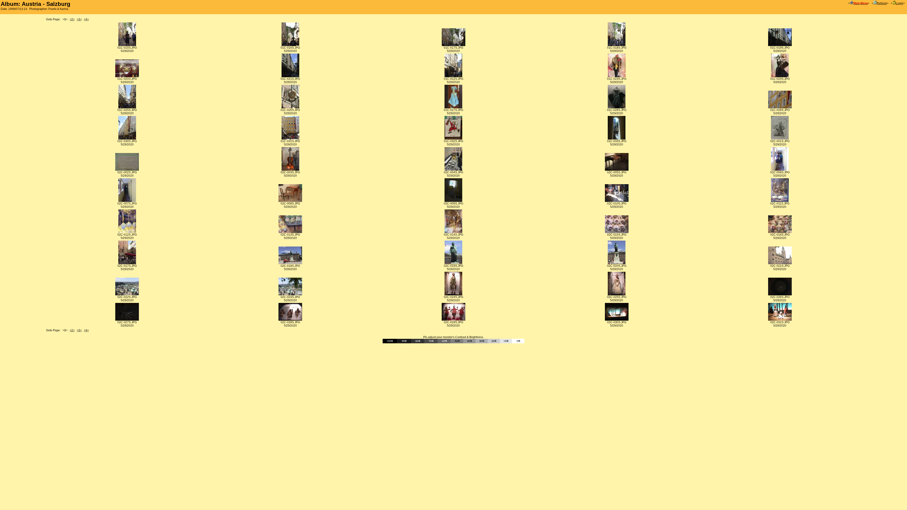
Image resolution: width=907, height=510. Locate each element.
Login (899, 3)
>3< (79, 19)
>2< (72, 19)
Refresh (882, 3)
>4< (86, 19)
